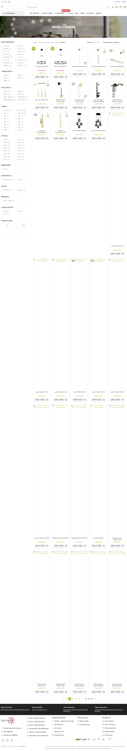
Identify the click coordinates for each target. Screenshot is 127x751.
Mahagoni (6, 65)
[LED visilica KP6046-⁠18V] (98, 56)
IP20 (5, 211)
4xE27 (19, 156)
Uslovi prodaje (109, 721)
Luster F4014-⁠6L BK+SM (98, 130)
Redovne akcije (84, 721)
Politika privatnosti (110, 728)
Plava (5, 60)
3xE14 (5, 142)
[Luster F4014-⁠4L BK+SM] (79, 120)
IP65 (19, 211)
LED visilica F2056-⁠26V (41, 66)
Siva (19, 57)
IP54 (5, 214)
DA (4, 169)
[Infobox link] (16, 708)
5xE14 (5, 145)
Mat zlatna (20, 51)
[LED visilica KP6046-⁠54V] (42, 90)
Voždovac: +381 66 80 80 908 (37, 732)
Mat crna (6, 54)
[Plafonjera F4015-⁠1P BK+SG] (60, 470)
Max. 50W (20, 110)
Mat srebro (20, 65)
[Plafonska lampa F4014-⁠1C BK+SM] (79, 616)
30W (19, 127)
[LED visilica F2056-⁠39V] (60, 56)
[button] (40, 77)
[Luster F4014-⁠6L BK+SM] (98, 120)
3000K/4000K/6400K (9, 99)
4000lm (20, 75)
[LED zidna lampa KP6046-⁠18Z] (42, 120)
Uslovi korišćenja (110, 724)
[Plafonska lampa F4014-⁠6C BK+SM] (117, 616)
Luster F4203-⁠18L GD (79, 392)
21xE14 (20, 148)
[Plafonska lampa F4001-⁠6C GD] (60, 616)
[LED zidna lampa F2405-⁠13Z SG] (79, 90)
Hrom (5, 51)
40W (19, 121)
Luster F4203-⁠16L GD (60, 392)
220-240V (6, 190)
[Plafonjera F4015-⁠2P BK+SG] (79, 470)
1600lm (5, 81)
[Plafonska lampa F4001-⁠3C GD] (117, 470)
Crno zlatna (7, 57)
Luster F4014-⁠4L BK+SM (79, 130)
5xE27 (5, 159)
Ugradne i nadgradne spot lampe (64, 721)
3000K (19, 91)
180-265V (20, 190)
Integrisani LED (8, 179)
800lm (19, 78)
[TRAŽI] (108, 7)
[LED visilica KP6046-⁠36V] (117, 56)
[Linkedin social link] (9, 2)
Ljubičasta (20, 60)
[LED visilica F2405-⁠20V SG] (79, 56)
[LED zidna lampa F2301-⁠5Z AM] (60, 90)
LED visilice (57, 728)
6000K (19, 94)
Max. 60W (6, 110)
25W (5, 121)
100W (5, 130)
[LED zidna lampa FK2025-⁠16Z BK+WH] (98, 90)
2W (4, 113)
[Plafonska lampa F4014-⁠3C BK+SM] (98, 616)
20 (92, 699)
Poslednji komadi (85, 724)
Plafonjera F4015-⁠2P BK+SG (79, 538)
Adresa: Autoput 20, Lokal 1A (12, 728)
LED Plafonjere (58, 724)
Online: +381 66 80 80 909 (36, 721)
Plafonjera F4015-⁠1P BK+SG (60, 538)
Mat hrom (6, 48)
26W (5, 127)
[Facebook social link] (2, 2)
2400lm (5, 78)
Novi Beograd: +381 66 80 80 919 (38, 728)
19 (89, 699)
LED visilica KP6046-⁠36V (117, 66)
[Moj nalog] (113, 7)
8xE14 (5, 148)
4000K (5, 94)
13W (19, 124)
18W (5, 116)
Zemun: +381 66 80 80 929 (36, 725)
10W (5, 118)
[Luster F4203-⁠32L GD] (98, 324)
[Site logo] (10, 7)
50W (5, 124)
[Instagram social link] (5, 2)
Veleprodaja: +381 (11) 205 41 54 (38, 735)
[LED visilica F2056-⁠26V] (42, 56)
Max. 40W (20, 113)
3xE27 (5, 156)
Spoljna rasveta (59, 731)
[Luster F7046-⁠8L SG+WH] (117, 324)
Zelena (19, 48)
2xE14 (19, 139)
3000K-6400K (21, 97)
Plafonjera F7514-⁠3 (98, 538)
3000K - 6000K (7, 97)
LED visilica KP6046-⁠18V (98, 66)
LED (19, 179)
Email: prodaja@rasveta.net (37, 718)
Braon (19, 62)
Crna (5, 46)
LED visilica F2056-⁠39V (60, 66)
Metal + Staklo (7, 200)
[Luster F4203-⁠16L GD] (60, 324)
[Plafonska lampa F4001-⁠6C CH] (42, 616)
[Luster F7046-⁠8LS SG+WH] (42, 470)
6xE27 (19, 159)
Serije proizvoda (59, 735)
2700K (5, 91)
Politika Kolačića (110, 731)
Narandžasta (7, 62)
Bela (19, 46)
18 (85, 699)
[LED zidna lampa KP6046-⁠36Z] (60, 120)
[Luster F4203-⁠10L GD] (117, 178)
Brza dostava (109, 735)
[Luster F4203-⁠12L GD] (42, 324)
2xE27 (19, 153)
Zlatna (19, 54)
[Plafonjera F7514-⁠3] (98, 470)
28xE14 (6, 151)
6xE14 (19, 145)
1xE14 (5, 139)
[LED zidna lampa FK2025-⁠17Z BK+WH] (117, 90)
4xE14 (19, 142)
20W (19, 118)
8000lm (5, 75)
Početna (35, 42)
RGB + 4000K (21, 99)
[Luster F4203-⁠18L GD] (79, 324)
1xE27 (5, 153)
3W (19, 130)
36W (19, 116)
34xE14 (20, 151)
